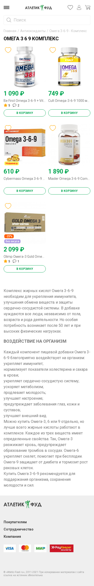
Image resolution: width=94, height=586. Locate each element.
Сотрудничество (19, 529)
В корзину (24, 113)
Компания (12, 537)
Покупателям (15, 522)
